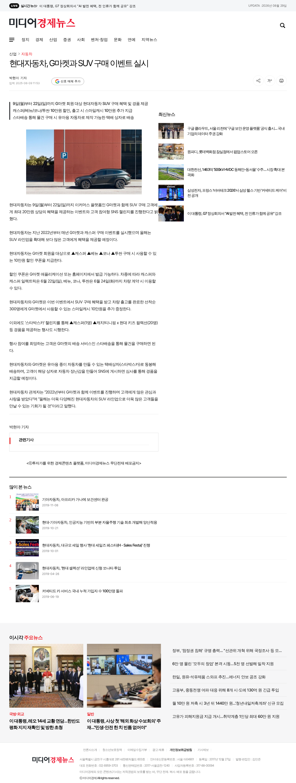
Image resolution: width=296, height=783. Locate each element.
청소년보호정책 (112, 750)
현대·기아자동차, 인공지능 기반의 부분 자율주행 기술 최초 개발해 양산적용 (99, 522)
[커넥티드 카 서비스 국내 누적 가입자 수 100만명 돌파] (27, 593)
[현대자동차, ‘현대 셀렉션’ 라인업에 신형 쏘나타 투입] (27, 570)
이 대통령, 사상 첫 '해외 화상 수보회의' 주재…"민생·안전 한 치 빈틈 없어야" (124, 724)
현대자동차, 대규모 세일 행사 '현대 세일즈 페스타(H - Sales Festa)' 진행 (96, 545)
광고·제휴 (158, 750)
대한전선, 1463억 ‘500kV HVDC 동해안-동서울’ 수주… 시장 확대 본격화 (235, 172)
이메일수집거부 (137, 750)
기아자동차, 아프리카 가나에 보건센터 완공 (75, 499)
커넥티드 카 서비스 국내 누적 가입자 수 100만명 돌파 (82, 591)
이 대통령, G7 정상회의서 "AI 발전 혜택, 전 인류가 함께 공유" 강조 (234, 213)
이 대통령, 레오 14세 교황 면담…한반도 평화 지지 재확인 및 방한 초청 (44, 724)
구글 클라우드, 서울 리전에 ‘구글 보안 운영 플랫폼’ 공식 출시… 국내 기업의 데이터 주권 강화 (235, 131)
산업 (13, 54)
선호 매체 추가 (70, 81)
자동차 (26, 54)
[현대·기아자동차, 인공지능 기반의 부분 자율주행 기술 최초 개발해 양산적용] (27, 525)
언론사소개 (90, 750)
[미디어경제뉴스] (42, 23)
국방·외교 (16, 714)
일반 (90, 714)
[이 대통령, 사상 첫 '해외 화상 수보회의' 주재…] (124, 676)
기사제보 (203, 750)
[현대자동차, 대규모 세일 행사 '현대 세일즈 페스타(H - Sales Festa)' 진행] (27, 547)
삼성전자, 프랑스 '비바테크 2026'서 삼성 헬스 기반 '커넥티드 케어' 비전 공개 (93, 6)
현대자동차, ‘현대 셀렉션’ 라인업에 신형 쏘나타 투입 (81, 568)
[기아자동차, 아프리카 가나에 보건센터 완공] (27, 502)
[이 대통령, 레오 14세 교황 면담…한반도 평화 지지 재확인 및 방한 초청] (46, 676)
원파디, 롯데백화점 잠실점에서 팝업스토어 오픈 (222, 151)
